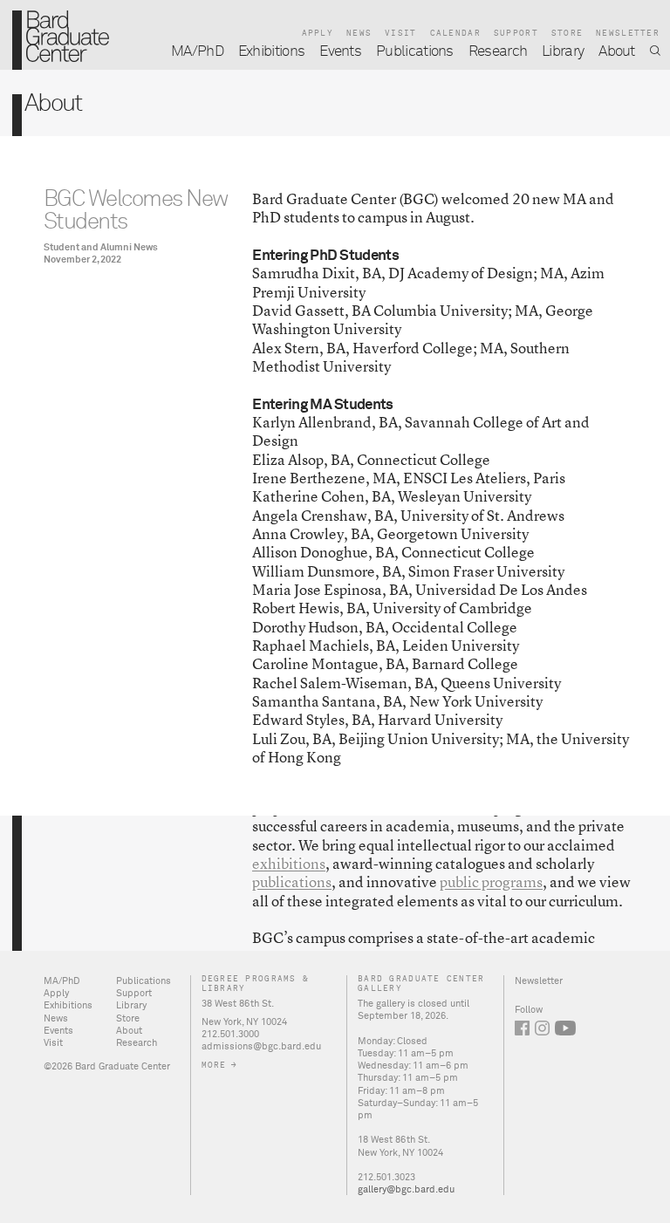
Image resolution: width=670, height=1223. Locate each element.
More (214, 1066)
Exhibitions (271, 51)
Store (567, 33)
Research (498, 51)
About (616, 51)
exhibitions (288, 863)
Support (516, 33)
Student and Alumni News (101, 247)
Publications (415, 51)
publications (292, 881)
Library (563, 51)
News (359, 33)
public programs (491, 881)
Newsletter (628, 33)
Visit (400, 33)
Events (340, 51)
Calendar (455, 33)
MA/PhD (197, 51)
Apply (317, 33)
